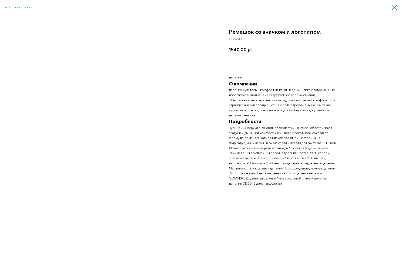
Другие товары (20, 7)
